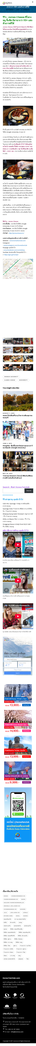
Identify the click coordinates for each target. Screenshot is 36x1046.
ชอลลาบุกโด (7, 925)
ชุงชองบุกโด (27, 925)
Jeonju (25, 912)
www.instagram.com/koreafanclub (15, 245)
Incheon (22, 909)
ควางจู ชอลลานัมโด (20, 919)
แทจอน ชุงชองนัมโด (9, 958)
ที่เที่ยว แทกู (19, 942)
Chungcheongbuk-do (18, 895)
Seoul (18, 915)
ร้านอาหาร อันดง (8, 952)
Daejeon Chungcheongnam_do (14, 902)
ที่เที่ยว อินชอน (18, 939)
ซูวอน (5, 929)
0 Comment (25, 9)
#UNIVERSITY (23, 380)
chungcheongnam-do (11, 899)
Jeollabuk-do (15, 912)
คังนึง (5, 922)
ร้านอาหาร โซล (21, 952)
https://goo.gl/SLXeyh (11, 255)
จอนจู (20, 922)
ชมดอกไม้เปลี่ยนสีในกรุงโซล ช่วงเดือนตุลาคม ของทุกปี (17, 416)
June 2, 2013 (7, 443)
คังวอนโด (13, 922)
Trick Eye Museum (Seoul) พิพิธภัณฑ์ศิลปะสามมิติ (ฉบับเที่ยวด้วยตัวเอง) (18, 477)
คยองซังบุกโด (7, 919)
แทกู (19, 955)
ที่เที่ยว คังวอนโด (22, 935)
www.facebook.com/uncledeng (14, 250)
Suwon (25, 915)
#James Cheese (9, 380)
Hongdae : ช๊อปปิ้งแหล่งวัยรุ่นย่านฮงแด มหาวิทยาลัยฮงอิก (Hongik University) (18, 447)
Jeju (5, 912)
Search (28, 490)
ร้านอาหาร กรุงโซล (25, 945)
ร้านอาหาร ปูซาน (21, 948)
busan (6, 895)
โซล (27, 958)
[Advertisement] (18, 868)
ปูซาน (15, 945)
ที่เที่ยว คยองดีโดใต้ (9, 935)
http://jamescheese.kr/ (16, 233)
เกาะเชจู (12, 955)
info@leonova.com (17, 1032)
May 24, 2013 (7, 473)
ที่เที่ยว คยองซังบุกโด (24, 932)
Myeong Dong (8, 915)
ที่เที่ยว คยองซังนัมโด (10, 932)
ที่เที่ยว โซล (7, 945)
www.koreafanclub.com (18, 240)
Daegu (23, 899)
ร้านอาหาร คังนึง (8, 948)
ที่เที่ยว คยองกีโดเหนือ (16, 929)
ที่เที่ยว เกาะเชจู (8, 942)
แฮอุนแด (20, 958)
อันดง (5, 955)
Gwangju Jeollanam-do (12, 905)
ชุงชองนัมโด (17, 925)
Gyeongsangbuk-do (10, 909)
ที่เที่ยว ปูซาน (7, 939)
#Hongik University (11, 376)
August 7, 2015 (8, 413)
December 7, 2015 (12, 9)
